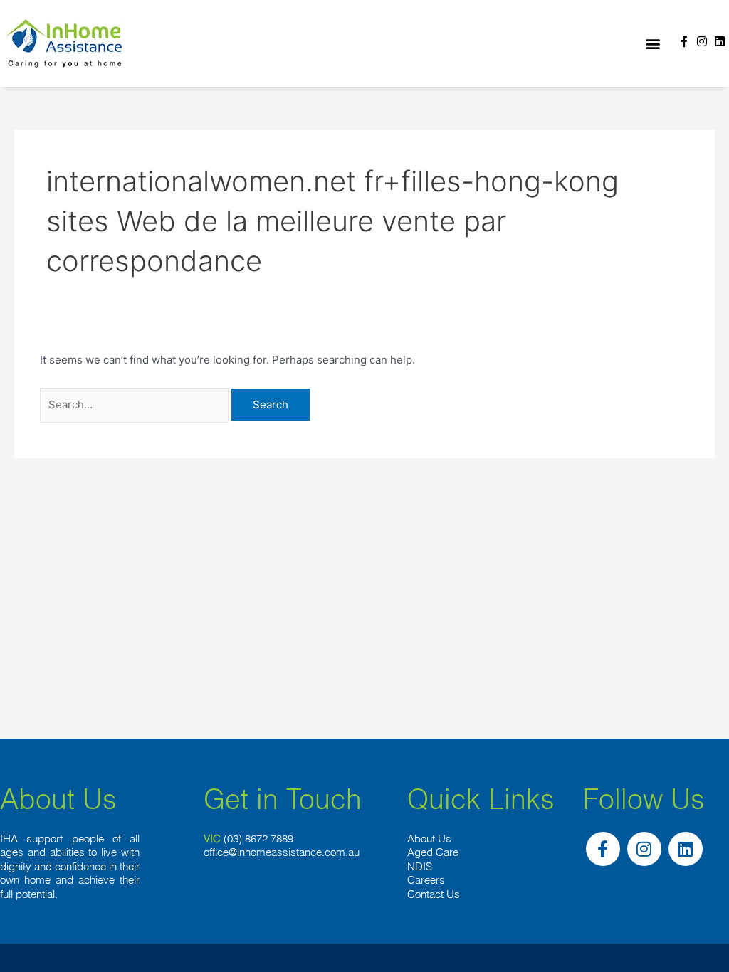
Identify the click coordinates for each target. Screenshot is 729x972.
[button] (652, 44)
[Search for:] (135, 404)
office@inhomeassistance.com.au (282, 852)
